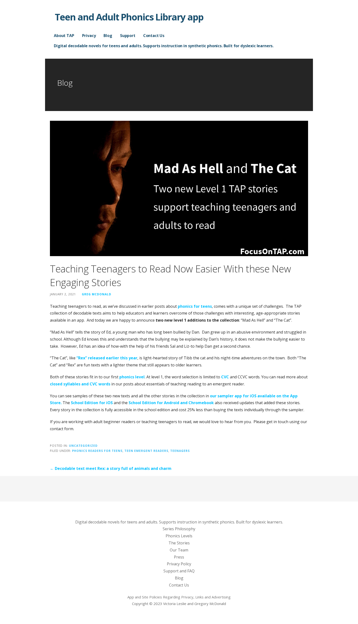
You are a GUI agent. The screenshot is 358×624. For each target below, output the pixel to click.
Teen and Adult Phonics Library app (129, 16)
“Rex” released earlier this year (106, 358)
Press (179, 557)
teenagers (180, 451)
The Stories (179, 543)
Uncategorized (83, 445)
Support (127, 35)
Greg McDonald (96, 294)
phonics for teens (195, 306)
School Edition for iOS (92, 402)
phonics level (132, 377)
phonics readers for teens (97, 451)
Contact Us (153, 35)
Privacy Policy (179, 564)
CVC (225, 377)
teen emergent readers (146, 451)
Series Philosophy (179, 528)
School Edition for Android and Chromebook (171, 402)
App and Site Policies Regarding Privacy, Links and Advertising (179, 597)
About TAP (64, 35)
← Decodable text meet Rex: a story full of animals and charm (110, 468)
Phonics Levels (179, 536)
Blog (108, 35)
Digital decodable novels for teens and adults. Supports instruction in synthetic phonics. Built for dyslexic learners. (163, 45)
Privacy (89, 35)
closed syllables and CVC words (80, 384)
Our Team (179, 550)
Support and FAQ (179, 571)
